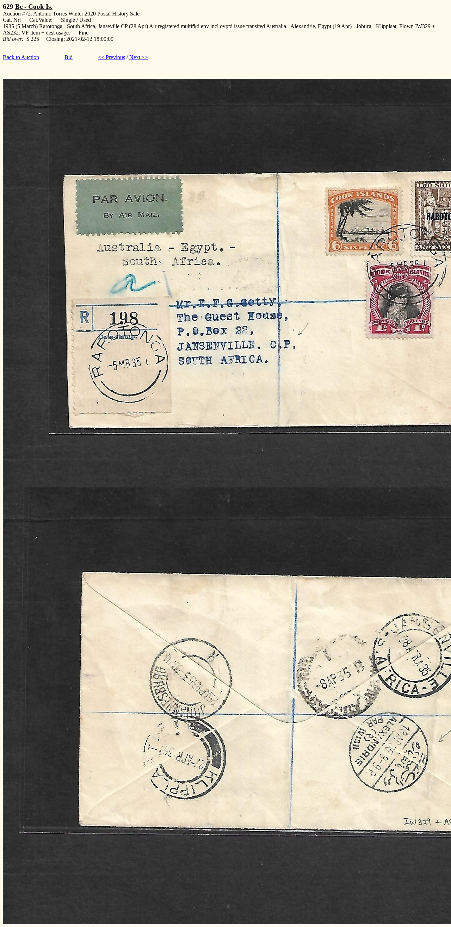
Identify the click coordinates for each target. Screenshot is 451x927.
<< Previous (111, 57)
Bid (68, 57)
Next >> (138, 57)
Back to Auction (21, 57)
